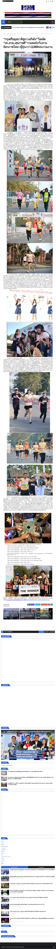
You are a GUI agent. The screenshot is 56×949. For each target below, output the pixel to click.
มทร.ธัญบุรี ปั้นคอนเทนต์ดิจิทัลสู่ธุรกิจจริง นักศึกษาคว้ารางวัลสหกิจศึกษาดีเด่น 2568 (25, 771)
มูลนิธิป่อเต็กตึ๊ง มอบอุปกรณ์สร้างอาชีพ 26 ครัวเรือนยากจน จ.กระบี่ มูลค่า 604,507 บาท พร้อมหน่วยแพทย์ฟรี (27, 615)
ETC (3, 928)
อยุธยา (15, 33)
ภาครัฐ (2, 860)
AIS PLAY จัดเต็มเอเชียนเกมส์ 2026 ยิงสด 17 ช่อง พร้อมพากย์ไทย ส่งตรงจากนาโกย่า (27, 904)
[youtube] (47, 1)
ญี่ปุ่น (11, 33)
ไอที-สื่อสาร (3, 850)
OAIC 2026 (6, 610)
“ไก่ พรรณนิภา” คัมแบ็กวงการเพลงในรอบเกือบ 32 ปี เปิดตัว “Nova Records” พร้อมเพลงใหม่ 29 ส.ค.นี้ (31, 883)
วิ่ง (12, 33)
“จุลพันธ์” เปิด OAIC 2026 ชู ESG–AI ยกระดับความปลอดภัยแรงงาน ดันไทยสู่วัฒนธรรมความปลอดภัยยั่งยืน (11, 615)
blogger (41, 631)
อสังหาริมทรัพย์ (4, 846)
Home (4, 33)
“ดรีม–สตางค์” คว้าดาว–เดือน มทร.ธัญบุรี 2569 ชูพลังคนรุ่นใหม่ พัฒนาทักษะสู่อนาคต (28, 911)
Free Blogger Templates (18, 947)
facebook (52, 631)
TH (19, 27)
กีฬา (2, 855)
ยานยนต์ (3, 848)
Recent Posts (14, 867)
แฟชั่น (2, 858)
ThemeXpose (9, 947)
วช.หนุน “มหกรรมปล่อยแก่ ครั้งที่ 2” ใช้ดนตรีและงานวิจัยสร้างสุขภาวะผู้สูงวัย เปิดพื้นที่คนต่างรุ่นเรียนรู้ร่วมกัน (32, 919)
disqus (46, 631)
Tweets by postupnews (7, 765)
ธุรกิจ (2, 843)
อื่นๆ (18, 33)
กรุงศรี (8, 33)
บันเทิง (2, 851)
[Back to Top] (54, 947)
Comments (41, 867)
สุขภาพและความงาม (5, 856)
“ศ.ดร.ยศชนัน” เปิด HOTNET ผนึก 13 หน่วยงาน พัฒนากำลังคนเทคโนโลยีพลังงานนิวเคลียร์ (29, 897)
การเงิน (2, 853)
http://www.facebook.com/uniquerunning (37, 600)
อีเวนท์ (2, 844)
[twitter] (50, 1)
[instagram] (52, 1)
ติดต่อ (2, 863)
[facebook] (49, 1)
